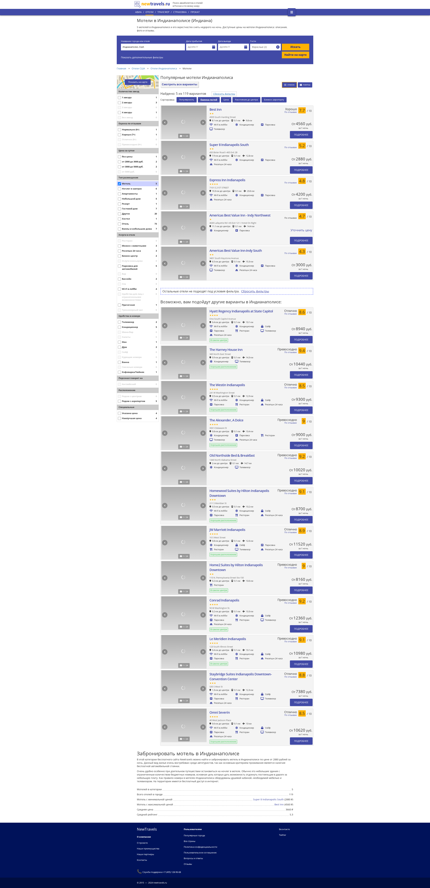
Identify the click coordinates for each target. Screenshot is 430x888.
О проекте (142, 842)
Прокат (195, 12)
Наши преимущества (148, 848)
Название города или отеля (135, 41)
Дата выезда (224, 41)
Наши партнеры (145, 854)
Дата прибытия (194, 41)
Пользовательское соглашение (200, 852)
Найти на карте (295, 55)
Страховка (180, 12)
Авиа (138, 12)
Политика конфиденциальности (200, 846)
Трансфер (163, 12)
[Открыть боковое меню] (292, 12)
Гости (253, 41)
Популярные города (194, 835)
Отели (149, 12)
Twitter (282, 834)
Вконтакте (284, 829)
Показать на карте (137, 82)
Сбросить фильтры (224, 93)
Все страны (189, 841)
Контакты (142, 859)
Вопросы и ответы (193, 858)
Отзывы (188, 863)
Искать (295, 47)
